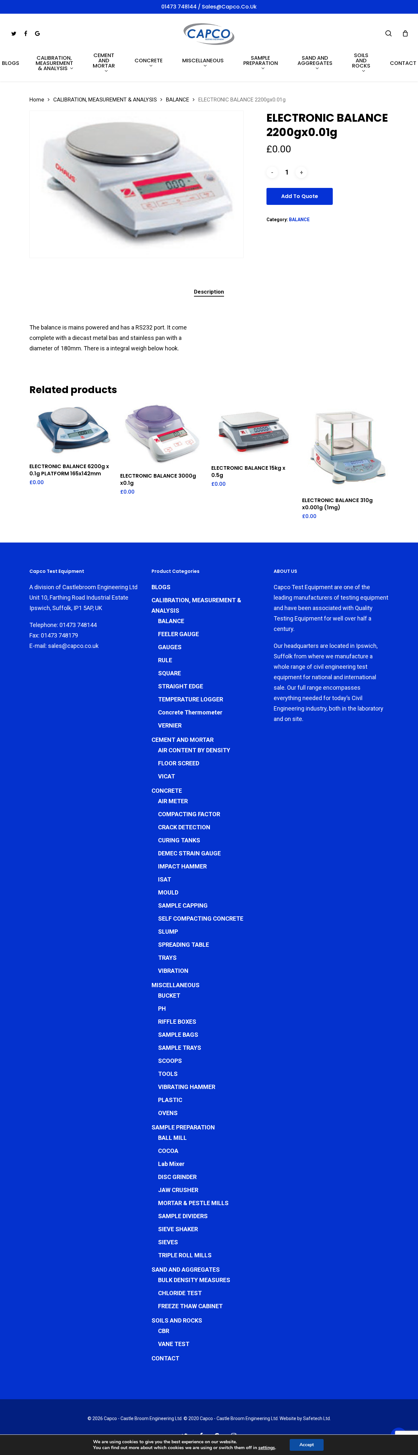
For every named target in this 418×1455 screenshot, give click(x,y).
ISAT (164, 879)
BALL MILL (172, 1137)
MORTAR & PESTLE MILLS (193, 1203)
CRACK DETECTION (184, 827)
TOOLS (168, 1073)
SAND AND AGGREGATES (186, 1269)
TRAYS (167, 957)
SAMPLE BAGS (178, 1034)
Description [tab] (209, 291)
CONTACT (165, 1358)
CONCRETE (167, 790)
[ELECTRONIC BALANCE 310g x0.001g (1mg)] (345, 447)
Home (36, 100)
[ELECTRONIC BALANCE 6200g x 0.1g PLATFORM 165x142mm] (72, 430)
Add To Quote (299, 196)
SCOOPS (170, 1060)
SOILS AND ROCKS (177, 1320)
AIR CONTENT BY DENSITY (194, 750)
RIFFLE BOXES (177, 1021)
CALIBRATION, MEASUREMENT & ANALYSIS (105, 100)
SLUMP (168, 931)
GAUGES (170, 647)
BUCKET (169, 995)
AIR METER (173, 801)
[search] (389, 33)
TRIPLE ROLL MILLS (185, 1255)
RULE (165, 660)
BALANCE (177, 100)
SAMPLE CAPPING (183, 905)
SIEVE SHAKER (178, 1229)
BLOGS (161, 587)
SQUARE (169, 673)
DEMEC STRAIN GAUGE (189, 853)
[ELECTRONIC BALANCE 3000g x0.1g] (163, 435)
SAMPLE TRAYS (179, 1047)
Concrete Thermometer (190, 712)
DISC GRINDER (177, 1176)
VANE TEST (173, 1343)
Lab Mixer (171, 1163)
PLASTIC (170, 1099)
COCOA (168, 1150)
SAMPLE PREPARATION (183, 1127)
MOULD (168, 892)
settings (266, 1448)
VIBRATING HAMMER (186, 1086)
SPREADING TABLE (183, 944)
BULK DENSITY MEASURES (194, 1280)
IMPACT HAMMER (182, 866)
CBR (163, 1330)
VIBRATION (173, 970)
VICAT (166, 776)
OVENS (168, 1113)
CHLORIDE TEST (180, 1293)
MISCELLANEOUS (176, 985)
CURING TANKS (179, 840)
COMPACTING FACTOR (189, 814)
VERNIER (170, 725)
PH (162, 1008)
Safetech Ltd (316, 1418)
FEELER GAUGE (178, 634)
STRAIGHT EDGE (180, 686)
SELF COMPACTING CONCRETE (200, 918)
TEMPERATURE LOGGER (190, 699)
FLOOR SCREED (178, 763)
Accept (306, 1445)
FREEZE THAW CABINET (190, 1306)
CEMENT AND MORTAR (183, 739)
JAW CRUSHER (178, 1190)
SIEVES (168, 1242)
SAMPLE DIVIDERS (183, 1216)
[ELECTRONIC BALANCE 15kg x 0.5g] (254, 431)
